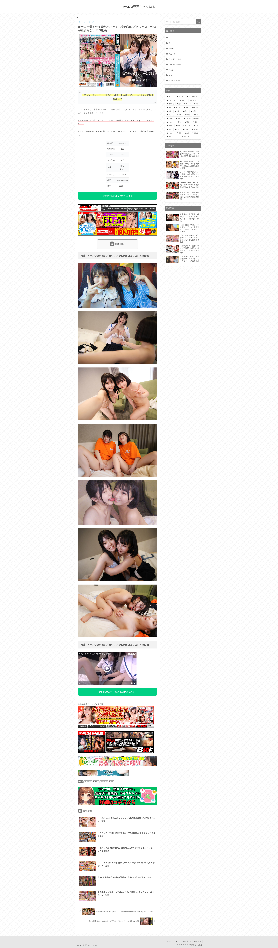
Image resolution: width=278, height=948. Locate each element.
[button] (198, 21)
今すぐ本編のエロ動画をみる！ (117, 196)
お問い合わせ (186, 941)
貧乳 (112, 781)
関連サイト (197, 941)
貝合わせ (105, 781)
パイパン (89, 781)
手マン (97, 781)
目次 (117, 244)
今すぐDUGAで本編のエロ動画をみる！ (117, 692)
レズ (81, 781)
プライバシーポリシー (172, 941)
